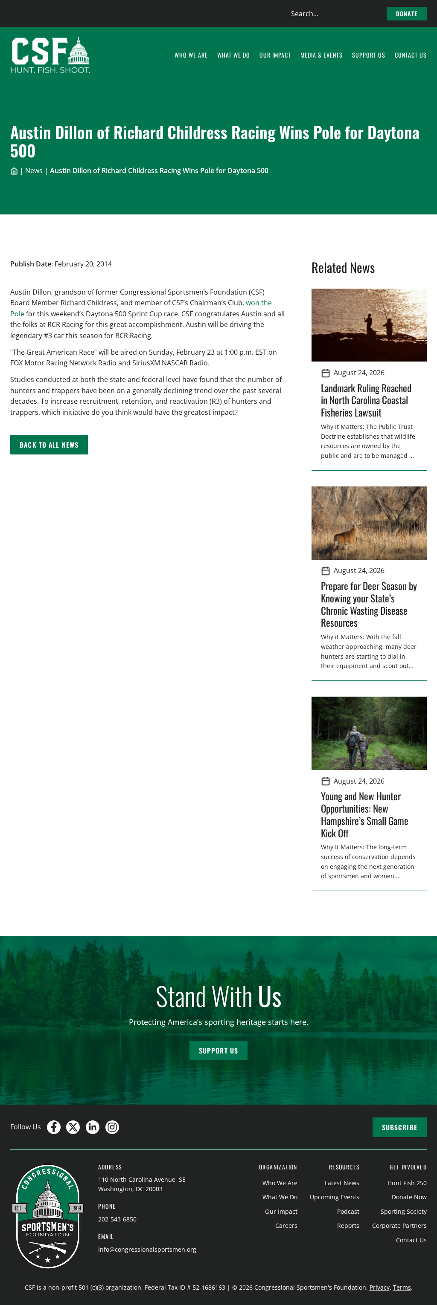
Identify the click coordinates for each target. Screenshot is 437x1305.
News (34, 170)
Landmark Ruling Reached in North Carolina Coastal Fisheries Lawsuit (366, 400)
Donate (406, 13)
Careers (286, 1225)
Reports (348, 1225)
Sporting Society (404, 1211)
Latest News (342, 1183)
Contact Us (411, 1240)
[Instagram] (112, 1127)
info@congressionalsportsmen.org (147, 1249)
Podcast (348, 1211)
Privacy (380, 1287)
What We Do (279, 1197)
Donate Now (409, 1197)
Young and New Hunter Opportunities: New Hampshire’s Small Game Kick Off (364, 814)
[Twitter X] (73, 1127)
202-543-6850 (117, 1219)
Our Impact (281, 1211)
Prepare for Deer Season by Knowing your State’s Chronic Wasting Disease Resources (369, 604)
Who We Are (279, 1183)
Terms (402, 1287)
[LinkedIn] (92, 1127)
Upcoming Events (334, 1197)
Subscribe (399, 1127)
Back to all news (49, 445)
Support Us (218, 1050)
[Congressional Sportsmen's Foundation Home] (50, 55)
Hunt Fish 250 (407, 1183)
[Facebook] (54, 1127)
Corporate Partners (399, 1225)
